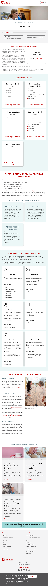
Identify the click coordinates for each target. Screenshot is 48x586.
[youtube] (24, 570)
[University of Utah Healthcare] (24, 559)
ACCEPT (32, 576)
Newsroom (5, 548)
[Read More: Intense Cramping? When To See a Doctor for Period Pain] (35, 452)
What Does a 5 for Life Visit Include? (12, 38)
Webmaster (28, 553)
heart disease (15, 277)
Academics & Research (8, 537)
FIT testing (37, 354)
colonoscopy (30, 342)
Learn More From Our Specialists (35, 37)
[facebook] (21, 570)
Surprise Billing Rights (30, 551)
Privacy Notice (15, 583)
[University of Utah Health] (5, 2)
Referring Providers (7, 549)
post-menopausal (12, 354)
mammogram (34, 278)
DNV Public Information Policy (32, 548)
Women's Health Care (29, 22)
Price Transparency (30, 535)
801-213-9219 (39, 58)
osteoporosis (8, 348)
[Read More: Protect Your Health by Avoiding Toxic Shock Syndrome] (13, 452)
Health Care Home (18, 22)
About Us (5, 535)
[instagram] (29, 570)
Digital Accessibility (30, 544)
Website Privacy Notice (31, 546)
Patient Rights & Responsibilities (33, 537)
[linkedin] (26, 570)
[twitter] (19, 570)
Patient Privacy (29, 539)
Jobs (4, 542)
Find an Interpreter (7, 540)
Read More (6, 479)
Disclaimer (28, 542)
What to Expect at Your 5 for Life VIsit (36, 35)
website (9, 320)
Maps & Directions (7, 546)
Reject (30, 579)
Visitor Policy (28, 540)
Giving (4, 544)
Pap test (36, 312)
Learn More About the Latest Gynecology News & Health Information (24, 525)
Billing (4, 539)
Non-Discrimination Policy (31, 549)
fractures (18, 347)
